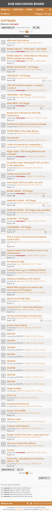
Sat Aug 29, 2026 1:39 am (33, 43)
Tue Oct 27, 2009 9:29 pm (35, 421)
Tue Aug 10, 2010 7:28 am (32, 327)
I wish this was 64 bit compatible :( (24, 144)
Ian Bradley (45, 509)
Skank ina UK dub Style (18, 298)
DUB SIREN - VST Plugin (18, 103)
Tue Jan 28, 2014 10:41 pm (32, 185)
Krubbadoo (20, 292)
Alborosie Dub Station (18, 40)
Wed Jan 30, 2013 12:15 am (39, 203)
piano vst (11, 395)
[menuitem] (50, 10)
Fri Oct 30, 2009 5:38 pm (32, 413)
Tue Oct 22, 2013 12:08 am (37, 193)
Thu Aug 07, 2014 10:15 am (37, 140)
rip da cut (19, 445)
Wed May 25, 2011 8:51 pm (36, 272)
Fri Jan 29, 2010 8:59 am (29, 398)
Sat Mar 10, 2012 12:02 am (37, 255)
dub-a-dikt (20, 97)
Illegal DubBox (14, 388)
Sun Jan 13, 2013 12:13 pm (36, 221)
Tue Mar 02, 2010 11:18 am (32, 391)
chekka (18, 309)
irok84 (18, 391)
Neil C (18, 301)
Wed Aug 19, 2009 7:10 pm (37, 452)
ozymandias (20, 140)
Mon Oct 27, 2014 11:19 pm (37, 118)
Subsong (19, 406)
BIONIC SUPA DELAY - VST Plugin (23, 67)
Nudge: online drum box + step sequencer (28, 434)
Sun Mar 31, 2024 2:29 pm (36, 61)
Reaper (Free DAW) (16, 410)
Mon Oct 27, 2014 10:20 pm (30, 126)
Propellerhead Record (18, 403)
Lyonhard (19, 318)
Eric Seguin (19, 509)
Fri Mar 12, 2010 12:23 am (34, 343)
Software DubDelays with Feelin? (23, 278)
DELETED (11, 333)
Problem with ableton (18, 426)
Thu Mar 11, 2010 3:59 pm (34, 384)
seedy (18, 185)
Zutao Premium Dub (23, 242)
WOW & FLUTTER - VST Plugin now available (28, 210)
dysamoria (20, 229)
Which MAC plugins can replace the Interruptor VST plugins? (25, 288)
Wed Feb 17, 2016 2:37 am (36, 90)
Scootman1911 (21, 78)
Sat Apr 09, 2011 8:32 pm (31, 301)
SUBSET (19, 43)
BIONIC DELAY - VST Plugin (20, 191)
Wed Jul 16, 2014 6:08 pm (34, 147)
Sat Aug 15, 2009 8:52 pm (32, 464)
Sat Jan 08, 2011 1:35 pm (32, 309)
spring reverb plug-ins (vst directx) (24, 315)
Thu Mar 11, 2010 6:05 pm (34, 370)
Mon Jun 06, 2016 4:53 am (38, 78)
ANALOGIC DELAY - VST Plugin (21, 200)
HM (17, 126)
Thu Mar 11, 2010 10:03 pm (35, 363)
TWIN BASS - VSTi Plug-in (19, 94)
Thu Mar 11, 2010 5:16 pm (34, 377)
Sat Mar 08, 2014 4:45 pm (33, 168)
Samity (18, 413)
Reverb (10, 450)
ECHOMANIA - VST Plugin (19, 227)
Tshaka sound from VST (18, 173)
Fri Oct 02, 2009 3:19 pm (32, 437)
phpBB (18, 507)
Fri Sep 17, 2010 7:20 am (34, 318)
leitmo (18, 327)
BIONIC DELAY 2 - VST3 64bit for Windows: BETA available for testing (28, 57)
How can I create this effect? (21, 443)
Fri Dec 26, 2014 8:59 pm (36, 106)
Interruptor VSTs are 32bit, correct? (25, 182)
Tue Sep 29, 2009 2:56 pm (34, 445)
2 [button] (29, 32)
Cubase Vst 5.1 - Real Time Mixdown (25, 307)
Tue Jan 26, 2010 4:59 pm (33, 406)
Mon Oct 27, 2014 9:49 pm (30, 133)
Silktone (19, 168)
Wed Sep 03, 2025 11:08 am (37, 51)
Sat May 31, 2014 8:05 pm (36, 156)
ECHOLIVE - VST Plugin (18, 218)
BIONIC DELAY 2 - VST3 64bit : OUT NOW (27, 49)
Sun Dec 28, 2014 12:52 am (35, 97)
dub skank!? (13, 137)
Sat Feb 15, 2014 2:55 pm (36, 176)
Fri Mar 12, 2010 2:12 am (34, 336)
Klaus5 (18, 428)
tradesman (20, 272)
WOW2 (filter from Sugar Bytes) (22, 130)
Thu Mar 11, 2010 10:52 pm (35, 357)
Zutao (18, 264)
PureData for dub (15, 261)
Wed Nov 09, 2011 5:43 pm (32, 264)
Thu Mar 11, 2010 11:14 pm (35, 350)
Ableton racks (14, 419)
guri (17, 398)
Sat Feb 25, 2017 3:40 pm (33, 69)
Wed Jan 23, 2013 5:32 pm (34, 212)
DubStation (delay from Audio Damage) (26, 124)
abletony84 (20, 421)
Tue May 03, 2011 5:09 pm (35, 292)
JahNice (19, 437)
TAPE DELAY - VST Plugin (19, 75)
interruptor (14, 24)
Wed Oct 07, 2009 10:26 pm (33, 428)
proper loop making (17, 325)
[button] (32, 32)
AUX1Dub (19, 147)
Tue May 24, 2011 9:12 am (35, 281)
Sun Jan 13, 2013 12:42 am (35, 229)
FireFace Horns (21, 203)
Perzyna (19, 69)
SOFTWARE (8, 20)
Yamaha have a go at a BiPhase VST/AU (26, 270)
